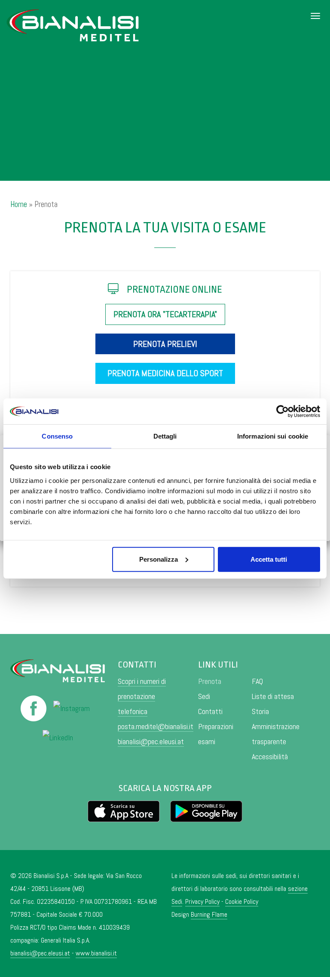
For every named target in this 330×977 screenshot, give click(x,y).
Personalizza (158, 559)
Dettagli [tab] (165, 436)
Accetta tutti (269, 559)
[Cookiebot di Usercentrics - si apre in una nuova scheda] (282, 411)
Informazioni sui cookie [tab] (272, 436)
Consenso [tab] (57, 436)
